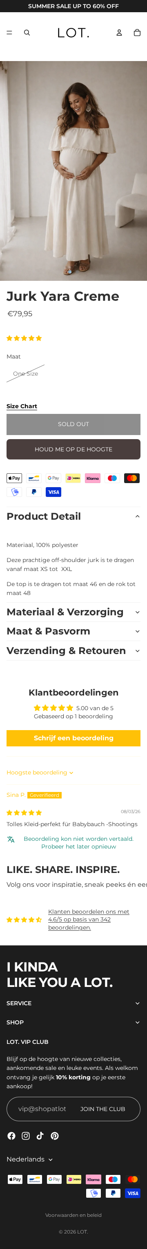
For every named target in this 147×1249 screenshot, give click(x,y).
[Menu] (9, 32)
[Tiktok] (40, 1136)
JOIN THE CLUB (102, 1109)
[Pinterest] (55, 1136)
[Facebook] (11, 1136)
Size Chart (22, 406)
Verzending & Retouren (66, 650)
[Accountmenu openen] (119, 33)
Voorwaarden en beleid (73, 1215)
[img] (24, 812)
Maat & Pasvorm (48, 631)
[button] (24, 338)
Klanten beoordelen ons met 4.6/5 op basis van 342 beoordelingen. (88, 919)
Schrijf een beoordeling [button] (74, 738)
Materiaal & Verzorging (65, 612)
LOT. (82, 1232)
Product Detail (44, 516)
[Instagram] (26, 1136)
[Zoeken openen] (27, 33)
